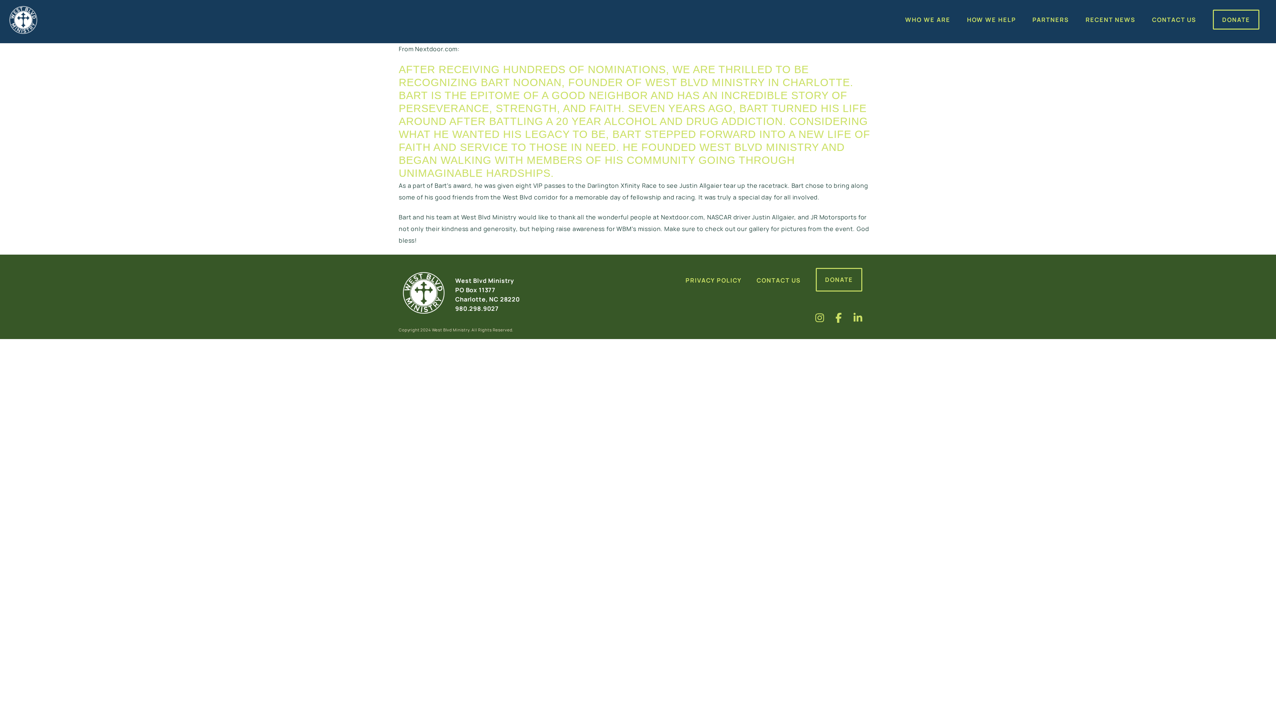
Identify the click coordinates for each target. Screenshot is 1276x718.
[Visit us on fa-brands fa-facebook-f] (838, 317)
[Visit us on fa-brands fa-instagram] (819, 317)
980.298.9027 (477, 308)
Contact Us (779, 280)
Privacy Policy (714, 280)
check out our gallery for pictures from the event (779, 229)
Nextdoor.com (436, 49)
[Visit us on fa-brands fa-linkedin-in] (858, 317)
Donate (839, 280)
